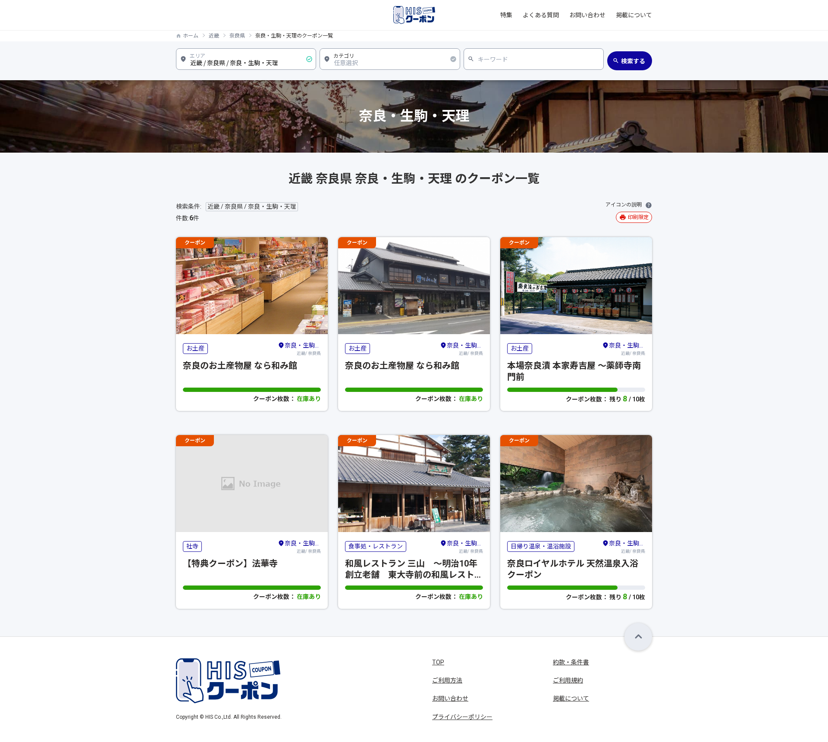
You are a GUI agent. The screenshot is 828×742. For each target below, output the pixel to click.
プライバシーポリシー (462, 717)
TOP (438, 662)
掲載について (634, 15)
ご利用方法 (447, 680)
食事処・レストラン (375, 546)
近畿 (214, 36)
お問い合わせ (587, 15)
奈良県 (237, 36)
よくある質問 (541, 15)
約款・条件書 (571, 662)
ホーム (190, 36)
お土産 (195, 348)
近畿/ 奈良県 (303, 349)
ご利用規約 (568, 680)
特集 (506, 15)
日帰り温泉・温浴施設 (541, 546)
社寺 (192, 546)
